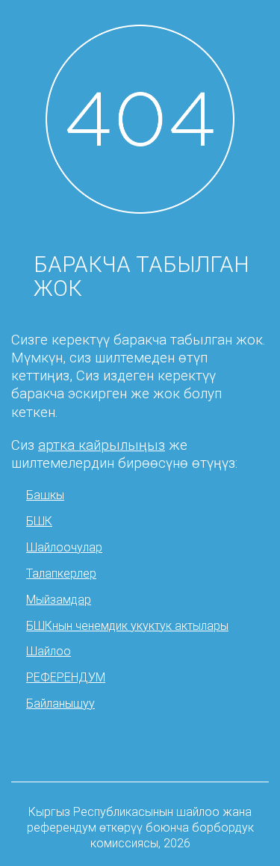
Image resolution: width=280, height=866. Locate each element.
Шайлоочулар (64, 547)
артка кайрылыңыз (101, 445)
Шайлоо (48, 651)
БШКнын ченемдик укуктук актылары (127, 626)
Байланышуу (60, 703)
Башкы (45, 495)
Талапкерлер (61, 573)
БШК (39, 521)
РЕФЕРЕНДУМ (65, 677)
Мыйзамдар (58, 600)
